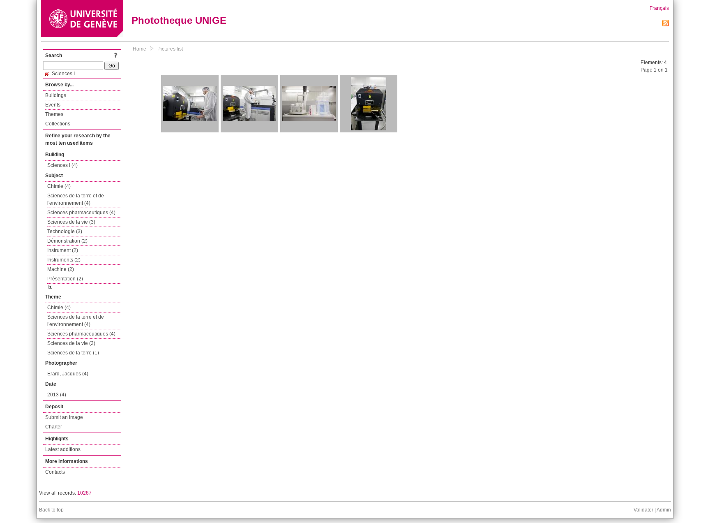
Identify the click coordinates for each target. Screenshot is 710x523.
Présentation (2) (65, 279)
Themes (54, 114)
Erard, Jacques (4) (67, 374)
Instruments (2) (64, 260)
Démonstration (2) (67, 241)
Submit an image (64, 417)
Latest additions (63, 449)
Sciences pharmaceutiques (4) (81, 212)
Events (52, 105)
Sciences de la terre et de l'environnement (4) (75, 199)
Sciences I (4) (62, 165)
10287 (84, 493)
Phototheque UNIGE (178, 20)
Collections (57, 124)
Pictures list (170, 49)
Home (139, 49)
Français (659, 8)
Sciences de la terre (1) (73, 353)
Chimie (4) (59, 186)
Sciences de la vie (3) (71, 222)
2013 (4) (56, 395)
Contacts (55, 472)
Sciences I (63, 73)
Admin (664, 510)
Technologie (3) (64, 231)
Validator (643, 510)
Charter (53, 427)
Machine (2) (60, 269)
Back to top (51, 510)
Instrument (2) (62, 250)
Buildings (55, 95)
